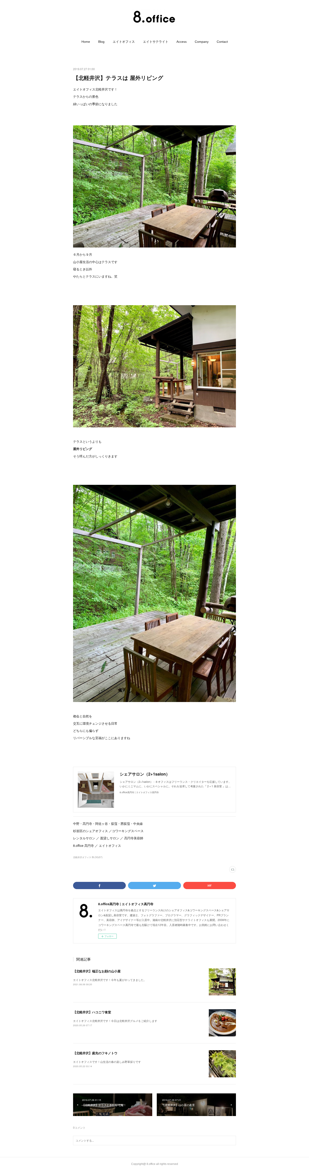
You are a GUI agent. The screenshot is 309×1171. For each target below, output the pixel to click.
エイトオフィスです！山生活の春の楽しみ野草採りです (107, 1062)
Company (202, 41)
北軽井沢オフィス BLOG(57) (87, 857)
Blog (101, 41)
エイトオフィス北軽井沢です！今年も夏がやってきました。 (109, 980)
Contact (222, 41)
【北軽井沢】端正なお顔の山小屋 (97, 971)
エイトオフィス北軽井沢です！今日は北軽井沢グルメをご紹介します (115, 1021)
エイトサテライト (155, 41)
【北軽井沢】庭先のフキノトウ (95, 1053)
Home (85, 41)
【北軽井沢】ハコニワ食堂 (92, 1012)
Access (181, 41)
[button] (85, 41)
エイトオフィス (124, 41)
